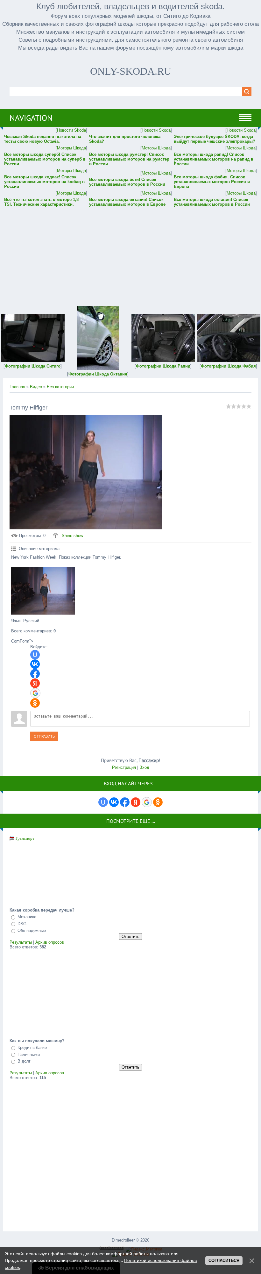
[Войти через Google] (35, 693)
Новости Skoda (71, 130)
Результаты (21, 942)
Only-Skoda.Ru (130, 71)
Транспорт (24, 838)
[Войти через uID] (35, 654)
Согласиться (223, 1260)
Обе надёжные (32, 930)
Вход (144, 767)
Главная (17, 386)
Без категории (60, 386)
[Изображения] (43, 591)
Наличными (29, 1054)
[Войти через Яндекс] (35, 683)
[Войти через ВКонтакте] (35, 664)
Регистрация (124, 767)
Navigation (31, 118)
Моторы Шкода (71, 148)
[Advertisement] (130, 252)
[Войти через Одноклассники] (35, 703)
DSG (22, 923)
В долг (24, 1061)
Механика (27, 916)
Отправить (44, 736)
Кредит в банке (32, 1047)
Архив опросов (49, 942)
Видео (36, 386)
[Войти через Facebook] (35, 673)
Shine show (72, 535)
